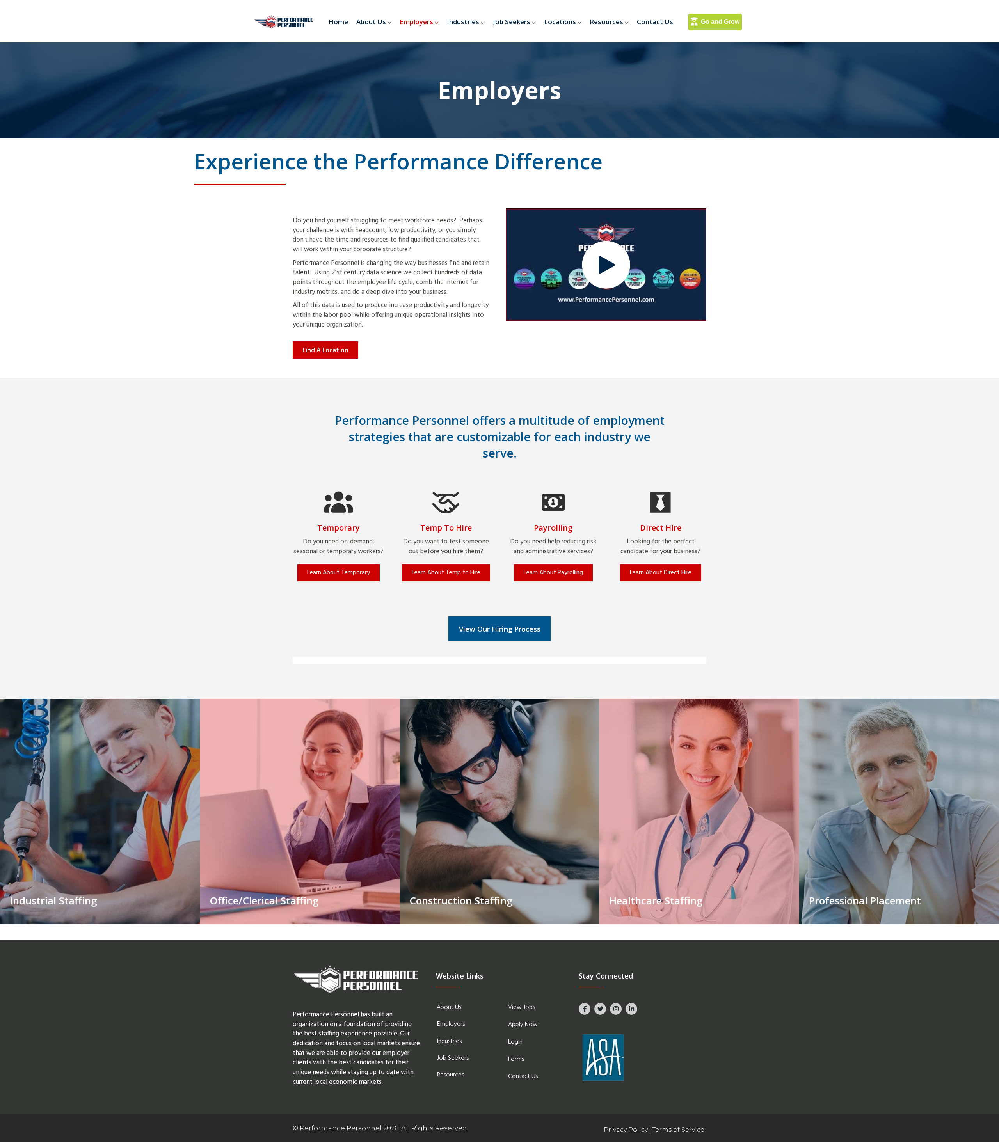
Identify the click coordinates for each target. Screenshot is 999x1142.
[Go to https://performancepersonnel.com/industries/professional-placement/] (899, 811)
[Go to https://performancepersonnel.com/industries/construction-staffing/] (499, 811)
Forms (516, 1059)
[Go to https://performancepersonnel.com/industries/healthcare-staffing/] (699, 811)
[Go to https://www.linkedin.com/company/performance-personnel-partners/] (631, 1009)
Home (338, 21)
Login (515, 1042)
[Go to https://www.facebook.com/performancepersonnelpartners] (584, 1009)
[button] (390, 22)
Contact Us (655, 21)
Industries (463, 21)
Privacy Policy (626, 1129)
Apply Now (523, 1024)
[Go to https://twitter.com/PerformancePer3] (600, 1009)
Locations (560, 21)
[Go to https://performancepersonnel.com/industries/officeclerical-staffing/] (300, 811)
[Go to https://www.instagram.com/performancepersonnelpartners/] (616, 1009)
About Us (371, 21)
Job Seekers (511, 21)
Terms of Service (678, 1129)
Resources (606, 21)
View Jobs (521, 1007)
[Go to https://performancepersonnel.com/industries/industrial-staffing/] (100, 811)
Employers (416, 21)
